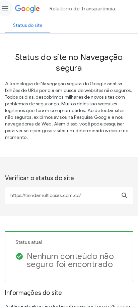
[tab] (27, 25)
